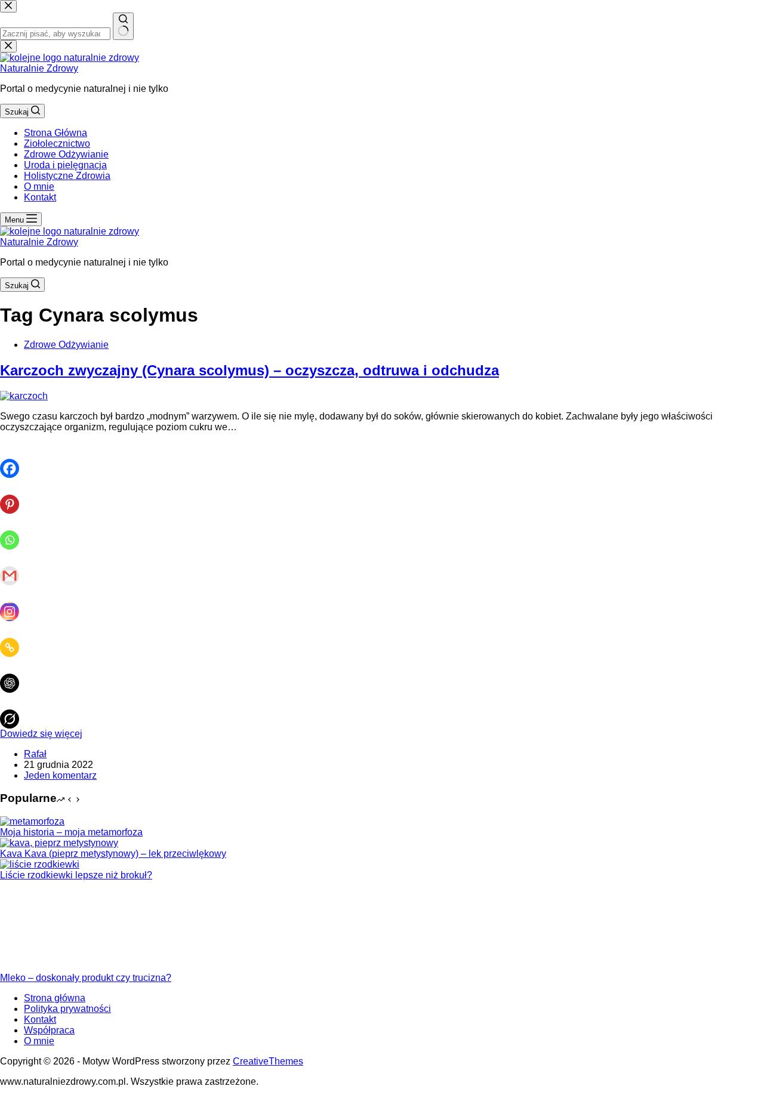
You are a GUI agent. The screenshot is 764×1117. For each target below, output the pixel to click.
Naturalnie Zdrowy (39, 68)
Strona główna (54, 998)
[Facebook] (14, 460)
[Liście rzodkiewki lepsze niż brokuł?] (39, 864)
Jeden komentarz (60, 775)
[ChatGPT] (14, 675)
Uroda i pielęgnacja (65, 165)
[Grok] (14, 711)
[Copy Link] (14, 639)
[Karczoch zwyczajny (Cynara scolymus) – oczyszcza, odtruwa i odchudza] (24, 396)
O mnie (39, 186)
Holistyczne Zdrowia (67, 176)
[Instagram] (14, 603)
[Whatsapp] (14, 532)
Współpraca (49, 1030)
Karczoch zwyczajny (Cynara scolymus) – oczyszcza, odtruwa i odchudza (249, 370)
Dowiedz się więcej (41, 734)
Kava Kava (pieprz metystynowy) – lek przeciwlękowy (113, 853)
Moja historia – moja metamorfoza (71, 832)
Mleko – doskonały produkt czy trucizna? (85, 978)
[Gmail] (14, 567)
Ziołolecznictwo (57, 143)
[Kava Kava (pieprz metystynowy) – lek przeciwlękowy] (59, 843)
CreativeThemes (268, 1061)
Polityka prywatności (67, 1009)
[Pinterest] (14, 496)
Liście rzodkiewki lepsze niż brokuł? (76, 875)
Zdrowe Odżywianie (66, 154)
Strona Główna (55, 133)
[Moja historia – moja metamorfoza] (32, 821)
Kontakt (40, 197)
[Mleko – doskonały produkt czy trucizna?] (45, 967)
